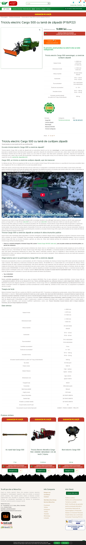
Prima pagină (4, 17)
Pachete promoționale (14, 17)
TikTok (46, 507)
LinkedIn (46, 518)
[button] (39, 30)
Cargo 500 (47, 120)
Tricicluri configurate (50, 128)
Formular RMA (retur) (72, 493)
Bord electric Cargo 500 (71, 450)
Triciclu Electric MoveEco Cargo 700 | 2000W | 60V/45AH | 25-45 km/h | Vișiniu (43, 452)
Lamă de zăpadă (49, 122)
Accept (56, 542)
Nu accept (65, 542)
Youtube (46, 514)
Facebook (47, 505)
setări (49, 543)
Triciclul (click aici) (46, 243)
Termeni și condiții (70, 502)
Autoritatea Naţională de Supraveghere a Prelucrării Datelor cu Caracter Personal (74, 510)
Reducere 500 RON (50, 126)
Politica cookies (70, 498)
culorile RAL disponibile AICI (19, 157)
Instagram (47, 509)
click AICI (25, 222)
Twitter (46, 511)
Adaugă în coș (13, 470)
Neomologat (48, 124)
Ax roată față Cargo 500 (15, 450)
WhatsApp (47, 516)
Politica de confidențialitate (73, 500)
